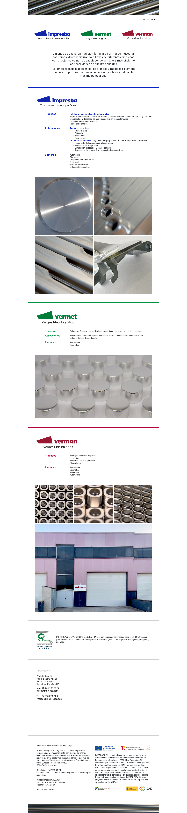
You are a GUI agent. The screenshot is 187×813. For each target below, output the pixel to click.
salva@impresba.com (47, 691)
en (151, 19)
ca (148, 19)
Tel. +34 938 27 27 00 (47, 696)
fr (155, 19)
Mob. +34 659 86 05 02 (48, 688)
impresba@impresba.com (49, 699)
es (144, 19)
